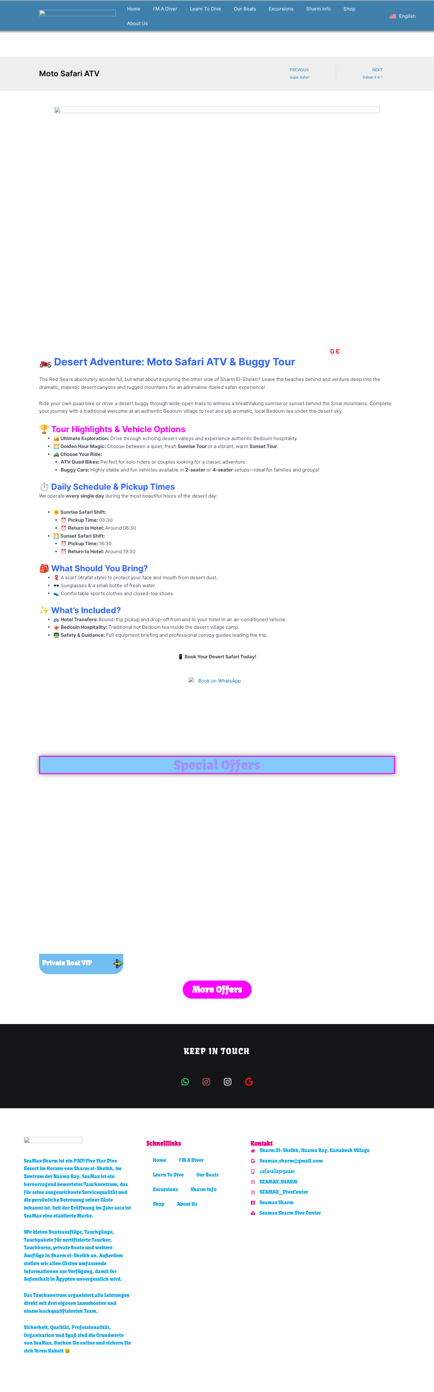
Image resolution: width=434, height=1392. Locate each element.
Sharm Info (318, 9)
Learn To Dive (205, 9)
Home (133, 9)
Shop (349, 9)
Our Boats (245, 9)
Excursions (281, 9)
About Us (137, 23)
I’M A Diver (165, 9)
